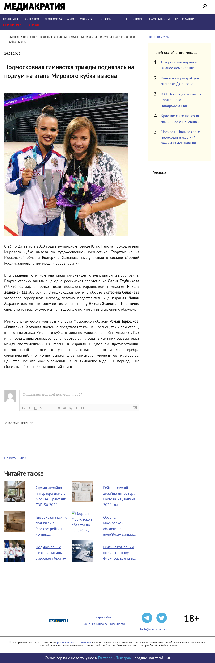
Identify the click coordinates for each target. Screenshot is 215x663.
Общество (31, 19)
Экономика (53, 19)
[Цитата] (59, 408)
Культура (86, 19)
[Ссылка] (70, 408)
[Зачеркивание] (41, 408)
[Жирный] (23, 408)
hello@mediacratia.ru (154, 629)
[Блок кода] (65, 408)
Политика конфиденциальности (104, 624)
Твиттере (105, 658)
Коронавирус (13, 25)
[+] (82, 407)
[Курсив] (29, 408)
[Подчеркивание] (35, 408)
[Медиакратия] (34, 7)
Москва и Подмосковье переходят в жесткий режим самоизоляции (180, 137)
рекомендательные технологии (74, 642)
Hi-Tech (123, 19)
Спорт (137, 19)
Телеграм (124, 658)
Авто (70, 19)
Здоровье (105, 19)
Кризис (34, 25)
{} (76, 407)
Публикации (184, 19)
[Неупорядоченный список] (53, 408)
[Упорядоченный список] (47, 408)
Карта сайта (103, 617)
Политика (10, 19)
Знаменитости (159, 19)
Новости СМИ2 (15, 458)
